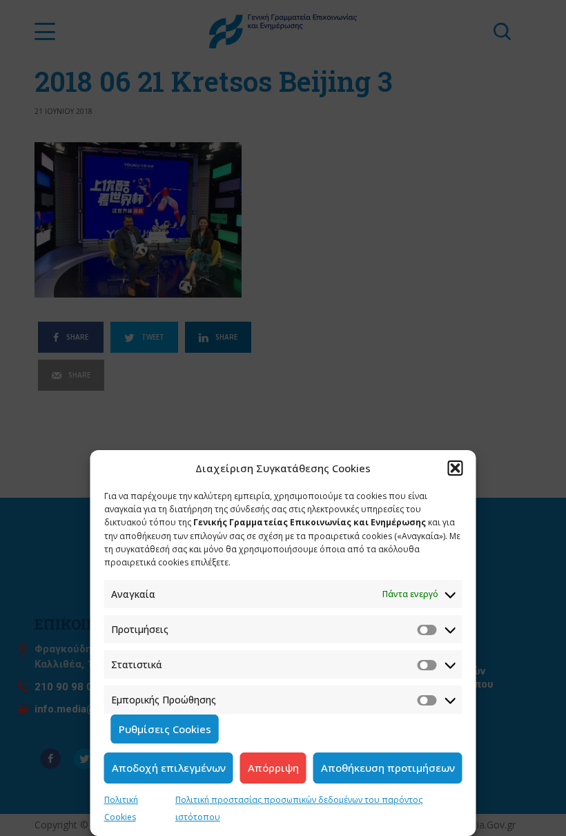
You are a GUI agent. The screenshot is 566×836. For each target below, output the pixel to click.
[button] (455, 468)
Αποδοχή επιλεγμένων (169, 768)
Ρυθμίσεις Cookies (165, 729)
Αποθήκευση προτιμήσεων (388, 768)
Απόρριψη (273, 768)
